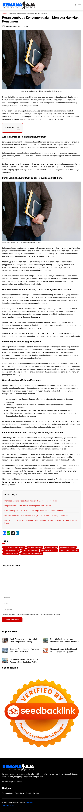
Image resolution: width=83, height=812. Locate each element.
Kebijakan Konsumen (68, 547)
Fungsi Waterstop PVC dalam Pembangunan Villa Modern (27, 506)
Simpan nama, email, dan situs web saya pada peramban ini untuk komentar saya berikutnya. (32, 614)
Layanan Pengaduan (12, 550)
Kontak (28, 793)
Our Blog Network (9, 805)
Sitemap (36, 793)
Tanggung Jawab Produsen (32, 553)
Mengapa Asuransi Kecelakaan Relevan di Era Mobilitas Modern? (30, 501)
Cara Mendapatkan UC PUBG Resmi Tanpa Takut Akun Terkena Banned (33, 510)
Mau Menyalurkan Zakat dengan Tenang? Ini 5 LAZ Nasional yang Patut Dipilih (36, 515)
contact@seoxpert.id (13, 781)
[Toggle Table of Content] (17, 128)
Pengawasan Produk (49, 550)
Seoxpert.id (29, 802)
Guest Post (19, 793)
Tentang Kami (7, 793)
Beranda (4, 13)
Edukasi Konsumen (35, 547)
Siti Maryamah (10, 26)
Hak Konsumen (51, 547)
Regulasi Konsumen (11, 553)
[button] (76, 5)
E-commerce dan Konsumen (14, 547)
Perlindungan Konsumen (69, 550)
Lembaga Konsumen (30, 550)
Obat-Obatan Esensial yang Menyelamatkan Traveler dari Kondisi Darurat (65, 641)
